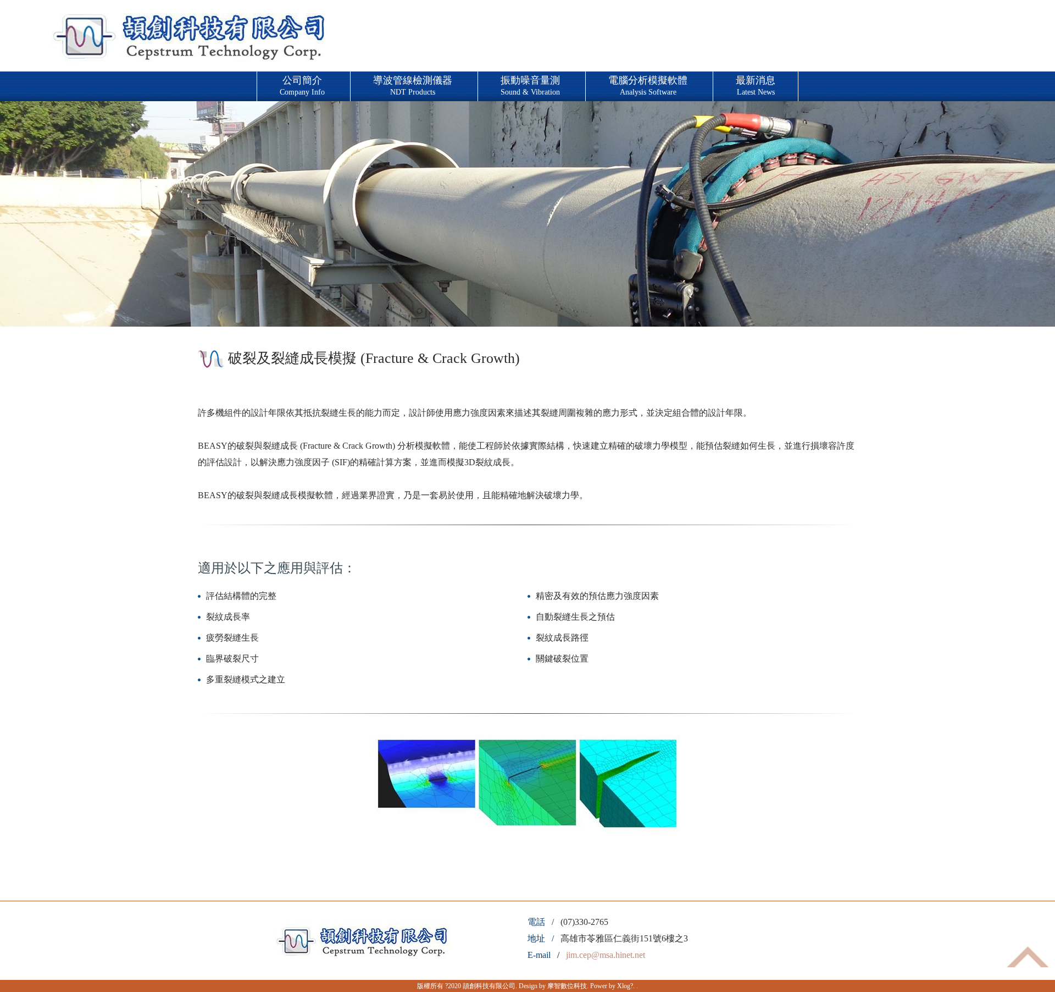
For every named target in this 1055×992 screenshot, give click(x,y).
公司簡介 (302, 85)
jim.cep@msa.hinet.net (605, 955)
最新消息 (755, 85)
